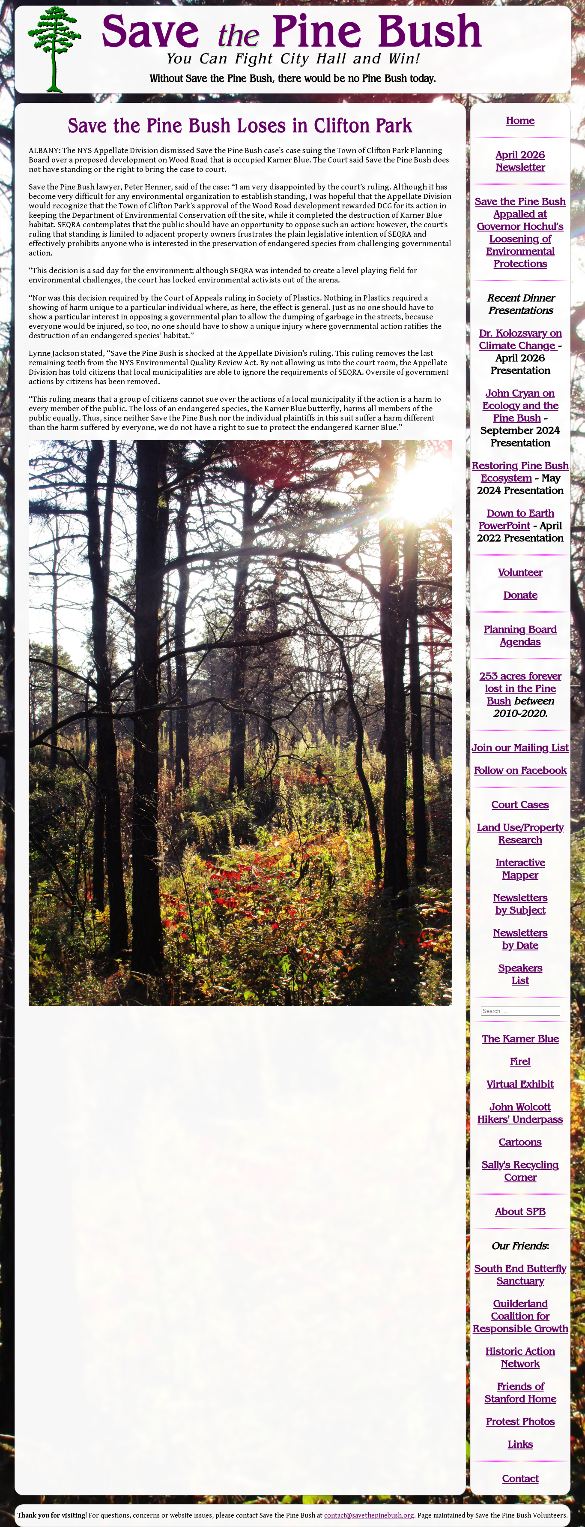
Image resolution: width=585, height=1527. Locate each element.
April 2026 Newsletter (520, 160)
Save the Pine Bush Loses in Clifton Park (240, 125)
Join (482, 747)
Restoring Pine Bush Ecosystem (520, 471)
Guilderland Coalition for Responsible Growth (520, 1316)
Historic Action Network (520, 1357)
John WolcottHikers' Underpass (520, 1112)
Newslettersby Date (520, 938)
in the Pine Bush (523, 688)
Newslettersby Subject (520, 903)
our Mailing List (530, 747)
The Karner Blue (520, 1038)
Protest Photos (520, 1421)
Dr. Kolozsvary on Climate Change (520, 339)
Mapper (520, 875)
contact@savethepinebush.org (369, 1516)
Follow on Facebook (520, 770)
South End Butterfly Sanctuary (520, 1274)
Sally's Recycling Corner (520, 1170)
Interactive (520, 862)
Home (520, 120)
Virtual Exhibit (520, 1084)
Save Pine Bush (293, 30)
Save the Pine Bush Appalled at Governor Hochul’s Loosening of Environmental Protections (520, 232)
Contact (520, 1478)
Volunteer (520, 572)
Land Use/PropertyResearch (520, 833)
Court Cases (520, 804)
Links (520, 1444)
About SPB (520, 1211)
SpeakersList (520, 974)
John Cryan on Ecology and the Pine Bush (520, 405)
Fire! (520, 1061)
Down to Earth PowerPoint (516, 519)
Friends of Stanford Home (520, 1392)
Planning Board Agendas (520, 635)
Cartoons (520, 1142)
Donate (520, 595)
